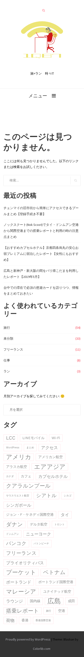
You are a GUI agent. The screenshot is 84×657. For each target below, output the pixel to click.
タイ (65, 514)
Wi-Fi (56, 438)
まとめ (30, 447)
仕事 (7, 360)
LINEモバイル (33, 438)
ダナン (14, 524)
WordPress (12, 447)
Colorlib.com (41, 649)
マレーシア (21, 591)
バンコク (16, 543)
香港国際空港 (43, 620)
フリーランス (13, 349)
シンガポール (18, 505)
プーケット (21, 572)
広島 (54, 601)
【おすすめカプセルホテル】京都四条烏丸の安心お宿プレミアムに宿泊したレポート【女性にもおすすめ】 (41, 254)
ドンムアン (12, 533)
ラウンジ (14, 601)
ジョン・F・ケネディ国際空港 (30, 514)
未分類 (8, 338)
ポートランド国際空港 (55, 582)
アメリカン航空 (50, 457)
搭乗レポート (22, 611)
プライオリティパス (25, 562)
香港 (24, 620)
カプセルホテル (53, 476)
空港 (61, 611)
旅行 (7, 327)
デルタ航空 (38, 524)
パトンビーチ (41, 543)
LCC (10, 438)
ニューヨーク (38, 534)
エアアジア (50, 466)
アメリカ (18, 456)
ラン (7, 371)
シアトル (46, 495)
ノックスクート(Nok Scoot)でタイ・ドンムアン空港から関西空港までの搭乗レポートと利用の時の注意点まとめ (41, 231)
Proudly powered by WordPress (28, 639)
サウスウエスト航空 (17, 495)
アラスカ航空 (16, 467)
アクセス (49, 447)
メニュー (37, 96)
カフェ (26, 476)
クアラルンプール (28, 486)
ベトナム (54, 572)
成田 (71, 601)
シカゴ (67, 495)
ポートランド (18, 582)
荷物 (10, 620)
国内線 (35, 601)
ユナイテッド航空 (57, 591)
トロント (59, 524)
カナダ (10, 476)
